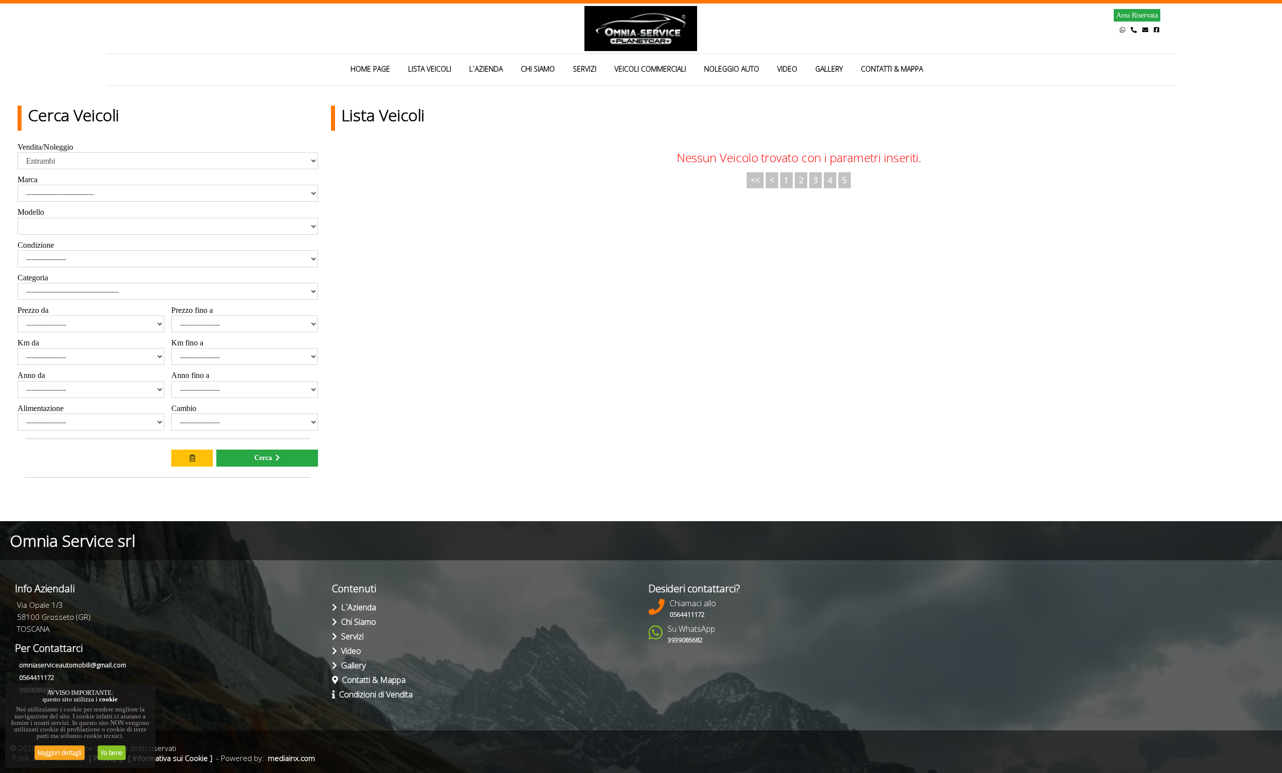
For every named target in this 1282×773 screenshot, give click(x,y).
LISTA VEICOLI (429, 69)
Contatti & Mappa (372, 679)
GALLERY (829, 69)
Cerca (263, 458)
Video (349, 650)
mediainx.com (291, 758)
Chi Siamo (356, 621)
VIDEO (787, 69)
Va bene (112, 752)
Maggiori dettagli (60, 752)
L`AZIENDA (486, 69)
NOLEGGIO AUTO (731, 69)
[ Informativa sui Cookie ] (170, 758)
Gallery (351, 665)
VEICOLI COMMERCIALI (650, 69)
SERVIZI (584, 69)
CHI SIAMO (538, 69)
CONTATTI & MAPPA (892, 69)
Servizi (350, 636)
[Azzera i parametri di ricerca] (192, 458)
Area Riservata (1137, 15)
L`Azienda (356, 607)
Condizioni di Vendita (374, 694)
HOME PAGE (370, 69)
